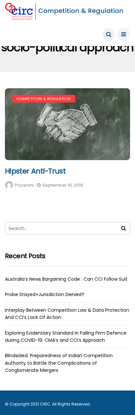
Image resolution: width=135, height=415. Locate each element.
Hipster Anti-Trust (35, 171)
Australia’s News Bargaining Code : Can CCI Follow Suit (66, 279)
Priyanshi (24, 185)
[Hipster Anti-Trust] (67, 124)
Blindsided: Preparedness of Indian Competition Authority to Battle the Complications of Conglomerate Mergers (59, 362)
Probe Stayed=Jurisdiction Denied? (44, 294)
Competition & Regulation (43, 98)
